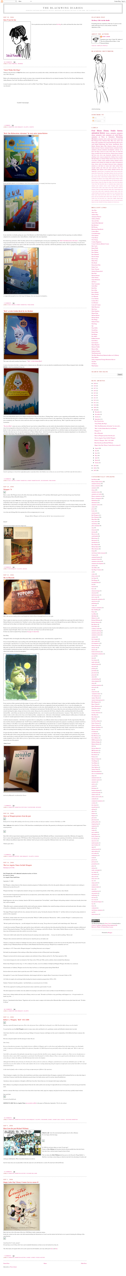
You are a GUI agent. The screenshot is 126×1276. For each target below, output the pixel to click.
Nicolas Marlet (103, 180)
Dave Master (109, 175)
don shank (101, 189)
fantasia (106, 164)
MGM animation (112, 178)
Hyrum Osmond (95, 275)
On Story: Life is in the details (101, 20)
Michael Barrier (95, 315)
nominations (117, 194)
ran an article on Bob (31, 1103)
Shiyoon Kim (95, 349)
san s (106, 198)
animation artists (102, 139)
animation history (13, 856)
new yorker (112, 194)
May (96, 455)
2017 (95, 388)
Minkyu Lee (98, 158)
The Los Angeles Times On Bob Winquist (17, 865)
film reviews (31, 807)
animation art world (112, 135)
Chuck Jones (95, 710)
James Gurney (95, 277)
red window (94, 874)
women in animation (104, 157)
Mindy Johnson (94, 180)
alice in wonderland (109, 184)
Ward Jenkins (95, 366)
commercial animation (97, 801)
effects (113, 189)
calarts (26, 127)
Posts (95, 118)
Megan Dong (95, 313)
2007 (95, 465)
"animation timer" (100, 171)
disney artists (112, 151)
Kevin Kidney (106, 178)
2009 (95, 407)
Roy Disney (120, 158)
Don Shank (94, 263)
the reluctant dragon (97, 901)
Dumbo (113, 175)
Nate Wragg (94, 319)
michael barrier (119, 166)
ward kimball (95, 144)
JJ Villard (121, 176)
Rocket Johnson (113, 158)
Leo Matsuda (95, 296)
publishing (30, 304)
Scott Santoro (95, 342)
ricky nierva (102, 198)
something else (97, 200)
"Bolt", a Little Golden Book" (34, 361)
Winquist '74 (7, 489)
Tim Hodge (104, 182)
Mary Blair (110, 140)
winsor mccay (116, 202)
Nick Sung (94, 324)
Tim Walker (109, 182)
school (36, 856)
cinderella (116, 187)
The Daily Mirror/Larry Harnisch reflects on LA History (105, 355)
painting (98, 167)
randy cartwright (113, 196)
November (97, 414)
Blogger (110, 932)
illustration (95, 139)
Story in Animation (108, 137)
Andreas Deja (95, 214)
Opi (92, 326)
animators (101, 185)
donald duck (106, 189)
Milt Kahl (94, 158)
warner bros (94, 171)
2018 (95, 386)
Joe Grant (118, 151)
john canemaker (99, 142)
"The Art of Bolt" (7, 426)
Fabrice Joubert (101, 176)
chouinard (44, 1119)
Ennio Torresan (94, 176)
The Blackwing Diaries (63, 7)
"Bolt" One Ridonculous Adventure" (69, 240)
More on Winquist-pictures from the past (17, 816)
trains (97, 202)
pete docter (109, 167)
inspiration (112, 191)
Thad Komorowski (96, 353)
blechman (113, 185)
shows (93, 200)
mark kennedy (117, 193)
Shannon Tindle (96, 347)
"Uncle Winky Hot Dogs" (11, 70)
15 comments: (8, 1171)
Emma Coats (95, 267)
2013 (95, 398)
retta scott (97, 198)
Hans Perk (94, 273)
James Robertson (96, 279)
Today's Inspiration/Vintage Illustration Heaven (103, 359)
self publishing (95, 679)
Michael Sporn (100, 146)
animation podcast (118, 160)
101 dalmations (107, 171)
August (97, 448)
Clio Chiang (95, 240)
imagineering (106, 191)
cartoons (117, 150)
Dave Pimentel (12, 63)
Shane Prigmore (95, 345)
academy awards (101, 160)
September (97, 419)
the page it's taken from (33, 631)
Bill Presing (94, 227)
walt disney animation (107, 202)
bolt (9, 304)
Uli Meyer (94, 363)
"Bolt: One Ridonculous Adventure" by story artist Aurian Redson (25, 133)
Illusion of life (115, 176)
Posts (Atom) (13, 1267)
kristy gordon (102, 193)
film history (109, 144)
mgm (96, 194)
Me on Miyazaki (8, 577)
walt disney (94, 523)
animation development (108, 150)
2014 (95, 395)
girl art (93, 817)
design (25, 568)
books (14, 304)
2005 (95, 470)
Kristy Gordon (95, 294)
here (52, 1248)
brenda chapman (119, 185)
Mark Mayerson (96, 307)
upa (122, 169)
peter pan (97, 196)
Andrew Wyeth (114, 171)
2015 (95, 393)
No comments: (8, 62)
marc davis (112, 193)
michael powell (101, 194)
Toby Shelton (120, 182)
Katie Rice (94, 288)
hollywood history (112, 164)
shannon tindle (120, 198)
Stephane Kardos (96, 351)
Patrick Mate (95, 332)
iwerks (119, 191)
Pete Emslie (120, 180)
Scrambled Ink (98, 153)
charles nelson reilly (109, 187)
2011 (95, 402)
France (116, 157)
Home (45, 1263)
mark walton (112, 166)
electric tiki (101, 164)
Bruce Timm (103, 173)
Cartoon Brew (95, 231)
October (97, 417)
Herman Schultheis (108, 176)
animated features (109, 148)
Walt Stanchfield (100, 184)
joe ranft (98, 166)
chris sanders (112, 162)
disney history (95, 164)
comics (107, 151)
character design (114, 153)
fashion (116, 189)
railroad (107, 196)
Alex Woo (94, 210)
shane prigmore (100, 169)
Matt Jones (94, 309)
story (104, 142)
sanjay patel (109, 198)
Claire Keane (95, 237)
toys (95, 202)
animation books (118, 148)
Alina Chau (94, 212)
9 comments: (8, 567)
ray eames (119, 196)
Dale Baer (104, 175)
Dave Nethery (95, 252)
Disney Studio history (38, 1257)
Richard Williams (32, 1173)
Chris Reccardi (117, 173)
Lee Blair (121, 157)
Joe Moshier (44, 480)
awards (109, 185)
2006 (95, 468)
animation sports (95, 185)
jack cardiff (94, 832)
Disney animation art (33, 480)
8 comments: (8, 478)
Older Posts (84, 1263)
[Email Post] (14, 62)
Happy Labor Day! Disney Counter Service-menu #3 (21, 1182)
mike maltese (107, 194)
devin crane (102, 155)
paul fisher (103, 167)
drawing (20, 63)
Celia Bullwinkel (96, 233)
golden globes (101, 191)
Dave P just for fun (9, 20)
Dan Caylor (94, 246)
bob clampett (106, 162)
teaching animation (71, 1119)
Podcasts (93, 182)
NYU (99, 180)
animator (101, 162)
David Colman (95, 256)
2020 (95, 383)
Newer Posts (6, 1263)
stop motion (102, 200)
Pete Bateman (115, 180)
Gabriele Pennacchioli (97, 271)
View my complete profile (100, 45)
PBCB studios (109, 180)
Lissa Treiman (95, 298)
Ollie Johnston (108, 146)
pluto (105, 196)
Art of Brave (95, 567)
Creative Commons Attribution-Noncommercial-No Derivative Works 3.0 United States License (104, 926)
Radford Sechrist (96, 338)
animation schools (95, 162)
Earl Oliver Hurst (119, 175)
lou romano (106, 166)
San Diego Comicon (99, 151)
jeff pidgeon (96, 193)
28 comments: (8, 1117)
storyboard (120, 139)
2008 (95, 410)
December (97, 412)
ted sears (111, 200)
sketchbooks (116, 144)
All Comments (97, 121)
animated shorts (119, 184)
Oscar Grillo (95, 328)
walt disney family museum (98, 553)
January (97, 462)
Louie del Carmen (96, 305)
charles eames (102, 187)
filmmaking (119, 137)
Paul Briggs (94, 334)
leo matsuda (107, 193)
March (96, 460)
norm (122, 194)
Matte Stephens (95, 311)
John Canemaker (96, 284)
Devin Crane (95, 258)
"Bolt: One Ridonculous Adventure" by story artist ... (108, 426)
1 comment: (7, 125)
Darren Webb (95, 248)
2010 (95, 405)
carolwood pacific (95, 187)
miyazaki (38, 807)
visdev (97, 157)
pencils (93, 196)
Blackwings (102, 144)
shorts (31, 127)
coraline (97, 189)
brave (109, 153)
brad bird (106, 153)
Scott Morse (94, 160)
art (104, 151)
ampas (114, 184)
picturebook (101, 196)
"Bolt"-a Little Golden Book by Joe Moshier (18, 311)
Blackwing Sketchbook (97, 229)
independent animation (97, 654)
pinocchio (114, 167)
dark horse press (95, 155)
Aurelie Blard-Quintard (97, 223)
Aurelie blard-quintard (97, 700)
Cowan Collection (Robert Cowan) (100, 244)
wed (112, 202)
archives (105, 185)
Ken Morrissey (100, 178)
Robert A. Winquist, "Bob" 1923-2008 (16, 1020)
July (96, 450)
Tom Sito (94, 361)
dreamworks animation (111, 155)
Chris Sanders (95, 235)
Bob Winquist (19, 127)
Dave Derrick (95, 250)
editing (110, 189)
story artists (117, 140)
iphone (116, 191)
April (96, 458)
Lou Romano (95, 303)
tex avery (115, 200)
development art (119, 162)
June (96, 453)
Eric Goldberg (112, 157)
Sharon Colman (98, 182)
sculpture (114, 198)
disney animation (21, 304)
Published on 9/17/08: (9, 868)
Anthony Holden (96, 218)
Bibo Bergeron (98, 173)
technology (107, 200)
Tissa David (114, 182)
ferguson (119, 189)
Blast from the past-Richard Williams (16, 1128)
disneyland (56, 1119)
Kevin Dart (94, 290)
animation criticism (21, 807)
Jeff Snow (94, 282)
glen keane (95, 191)
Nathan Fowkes (95, 321)
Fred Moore (97, 130)
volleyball (101, 202)
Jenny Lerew (106, 36)
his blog (59, 24)
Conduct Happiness (96, 242)
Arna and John (95, 221)
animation (11, 127)
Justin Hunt (94, 286)
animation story (100, 135)
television (118, 169)
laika (102, 166)
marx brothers (95, 845)
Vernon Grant (94, 184)
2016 (95, 390)
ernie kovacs (120, 155)
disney (50, 1119)
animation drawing (110, 160)
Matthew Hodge (119, 178)
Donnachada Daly (96, 265)
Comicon (102, 148)
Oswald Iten (94, 330)
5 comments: (8, 303)
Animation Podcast (96, 216)
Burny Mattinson (110, 173)
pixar (112, 139)
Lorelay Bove (95, 300)
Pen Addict (94, 336)
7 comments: (8, 805)
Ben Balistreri (95, 225)
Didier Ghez (95, 260)
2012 (95, 400)
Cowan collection (97, 175)
